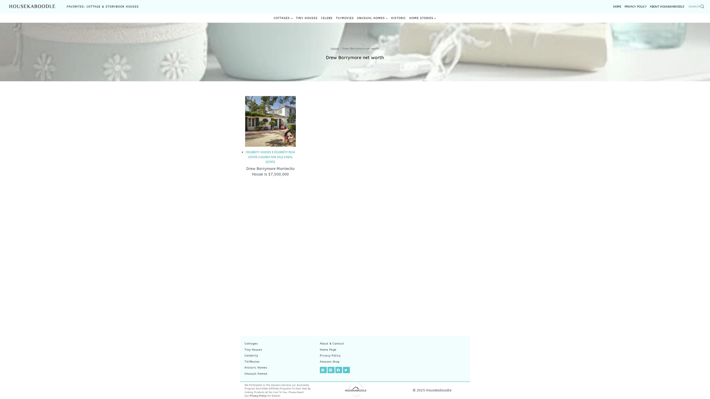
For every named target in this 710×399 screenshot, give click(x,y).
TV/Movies (345, 18)
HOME (617, 6)
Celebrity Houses (258, 152)
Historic (398, 18)
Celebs (327, 18)
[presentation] (270, 121)
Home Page (328, 349)
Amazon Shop (330, 361)
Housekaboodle (32, 7)
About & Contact (332, 343)
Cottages (251, 343)
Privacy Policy (330, 355)
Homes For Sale (271, 157)
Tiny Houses (307, 18)
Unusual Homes (256, 373)
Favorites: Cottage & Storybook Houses (103, 6)
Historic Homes (256, 367)
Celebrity (251, 355)
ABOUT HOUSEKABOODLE (667, 6)
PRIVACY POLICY (636, 6)
